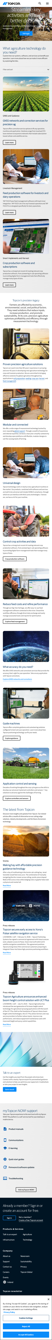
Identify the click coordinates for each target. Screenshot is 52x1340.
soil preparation (19, 378)
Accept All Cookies (26, 1334)
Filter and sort (8, 69)
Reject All (26, 1326)
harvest (41, 378)
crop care (35, 378)
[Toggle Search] (40, 3)
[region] (26, 1317)
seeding (28, 378)
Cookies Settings (26, 1318)
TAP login (26, 33)
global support (20, 431)
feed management (9, 381)
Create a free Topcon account (31, 1220)
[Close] (48, 1299)
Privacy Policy (9, 1312)
